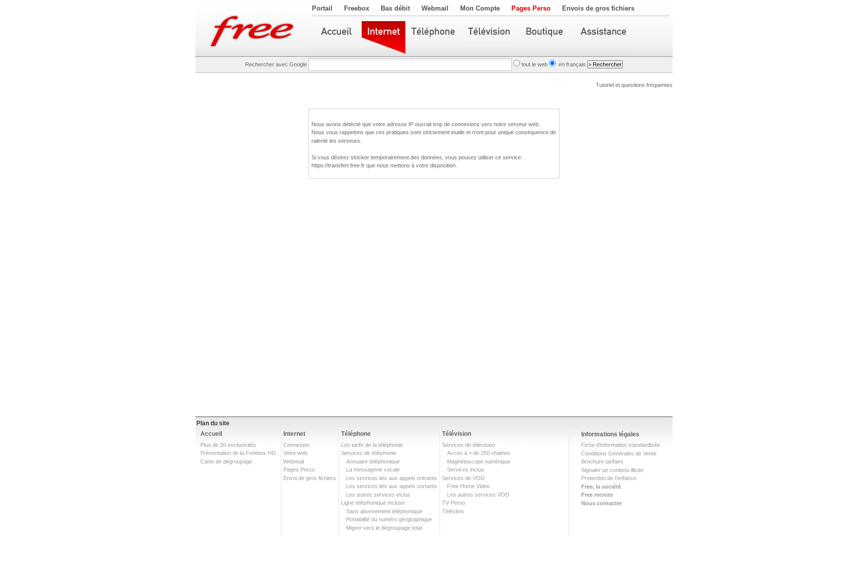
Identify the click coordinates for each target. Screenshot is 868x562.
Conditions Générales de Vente (619, 453)
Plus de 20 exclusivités (228, 445)
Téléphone (356, 433)
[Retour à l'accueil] (253, 28)
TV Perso (453, 503)
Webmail (435, 8)
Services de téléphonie (368, 453)
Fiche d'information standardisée (620, 445)
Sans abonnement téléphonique (384, 511)
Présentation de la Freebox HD (238, 453)
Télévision (456, 433)
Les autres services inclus (378, 495)
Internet (294, 433)
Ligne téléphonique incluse (373, 503)
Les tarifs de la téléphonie (372, 445)
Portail (322, 8)
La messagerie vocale (373, 469)
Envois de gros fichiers (598, 8)
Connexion (296, 445)
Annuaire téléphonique (373, 461)
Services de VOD (463, 478)
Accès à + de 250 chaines (478, 453)
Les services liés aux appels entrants (391, 478)
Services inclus (465, 469)
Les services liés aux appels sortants (391, 486)
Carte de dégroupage (226, 461)
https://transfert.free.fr (338, 165)
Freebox (356, 8)
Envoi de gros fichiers (309, 478)
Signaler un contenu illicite (612, 470)
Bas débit (395, 8)
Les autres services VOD (478, 495)
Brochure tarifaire (602, 461)
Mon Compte (480, 8)
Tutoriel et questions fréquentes (634, 85)
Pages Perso (531, 8)
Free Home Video (468, 486)
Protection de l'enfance (608, 478)
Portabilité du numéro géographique (389, 519)
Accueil (211, 433)
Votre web (295, 453)
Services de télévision (468, 445)
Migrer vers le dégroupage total (384, 528)
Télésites (453, 511)
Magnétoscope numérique (478, 461)
